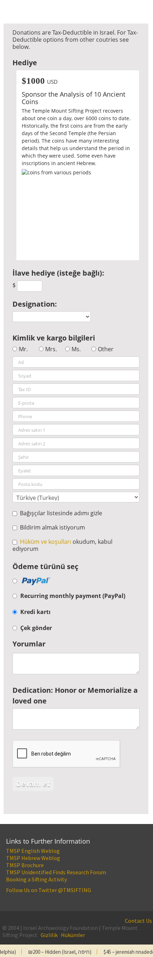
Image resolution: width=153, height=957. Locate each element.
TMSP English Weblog (33, 850)
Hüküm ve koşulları (45, 542)
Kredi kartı (35, 611)
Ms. (76, 349)
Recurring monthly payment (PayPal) (72, 595)
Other (106, 349)
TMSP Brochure (25, 865)
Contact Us (138, 920)
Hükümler (73, 934)
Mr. (23, 349)
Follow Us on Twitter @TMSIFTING (48, 890)
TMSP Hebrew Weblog (33, 857)
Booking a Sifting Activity (36, 879)
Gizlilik (49, 934)
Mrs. (51, 349)
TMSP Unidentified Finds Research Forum (56, 872)
